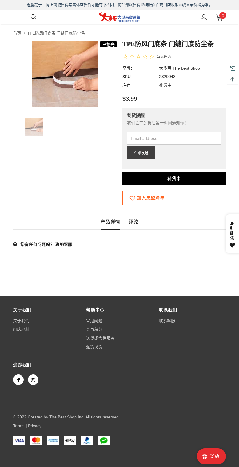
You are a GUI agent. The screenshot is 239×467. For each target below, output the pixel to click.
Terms (18, 425)
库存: (127, 85)
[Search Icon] (33, 17)
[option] (65, 74)
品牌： (128, 68)
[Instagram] (33, 379)
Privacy (34, 425)
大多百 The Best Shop (179, 68)
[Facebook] (18, 379)
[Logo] (119, 17)
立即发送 (141, 153)
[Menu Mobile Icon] (16, 17)
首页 (17, 33)
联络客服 (64, 244)
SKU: (127, 76)
